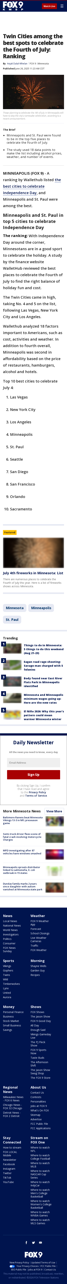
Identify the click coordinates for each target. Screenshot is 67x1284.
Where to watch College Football (40, 1157)
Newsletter (9, 1160)
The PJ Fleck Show (38, 1043)
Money (8, 1006)
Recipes (35, 975)
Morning (38, 960)
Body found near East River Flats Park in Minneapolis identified (43, 682)
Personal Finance (13, 1012)
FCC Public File (39, 1123)
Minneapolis (41, 608)
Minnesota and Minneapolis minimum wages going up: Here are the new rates (43, 698)
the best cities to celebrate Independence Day (32, 186)
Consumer (9, 943)
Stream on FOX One (39, 1140)
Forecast (36, 929)
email (41, 1243)
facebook (26, 1243)
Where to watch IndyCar (40, 1183)
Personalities (38, 1101)
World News (10, 930)
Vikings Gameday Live (41, 1036)
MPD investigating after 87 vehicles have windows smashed (22, 852)
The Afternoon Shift (39, 1063)
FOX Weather (39, 950)
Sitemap (35, 1115)
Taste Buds (37, 1057)
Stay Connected (12, 1140)
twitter (33, 1243)
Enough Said (38, 1030)
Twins (6, 975)
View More (54, 811)
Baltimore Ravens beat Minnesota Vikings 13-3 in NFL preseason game (23, 820)
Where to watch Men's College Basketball (40, 1193)
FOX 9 (33, 63)
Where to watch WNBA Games (40, 1213)
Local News (10, 921)
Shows (36, 1006)
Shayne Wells (38, 966)
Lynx (6, 988)
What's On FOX (40, 1110)
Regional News (10, 1089)
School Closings (40, 933)
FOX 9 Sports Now (38, 1051)
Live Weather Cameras (38, 939)
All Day (35, 1025)
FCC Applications (41, 1128)
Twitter (7, 1173)
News (7, 916)
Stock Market (11, 1021)
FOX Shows (37, 1012)
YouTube (8, 1182)
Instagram (9, 1168)
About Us (38, 1087)
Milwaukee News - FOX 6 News (13, 1098)
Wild (5, 979)
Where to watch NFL (40, 1149)
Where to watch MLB (40, 1164)
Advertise (36, 1119)
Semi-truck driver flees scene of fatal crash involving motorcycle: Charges (22, 836)
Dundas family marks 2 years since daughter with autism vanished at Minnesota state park (22, 886)
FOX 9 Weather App (40, 922)
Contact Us (37, 1092)
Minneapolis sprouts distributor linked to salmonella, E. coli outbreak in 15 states (21, 870)
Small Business (12, 1025)
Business (8, 1016)
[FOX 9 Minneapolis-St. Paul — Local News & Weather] (14, 5)
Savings (7, 1030)
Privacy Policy (37, 792)
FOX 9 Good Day (41, 1021)
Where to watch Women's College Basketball (41, 1204)
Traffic (34, 945)
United (7, 992)
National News (12, 925)
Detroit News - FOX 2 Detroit (12, 1114)
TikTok (7, 1177)
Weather (38, 916)
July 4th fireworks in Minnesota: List (33, 573)
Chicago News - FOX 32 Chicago (12, 1106)
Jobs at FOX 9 (39, 1106)
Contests (36, 1097)
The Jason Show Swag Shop (40, 1071)
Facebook (9, 1164)
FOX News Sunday (9, 949)
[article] (33, 553)
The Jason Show (40, 1016)
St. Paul (12, 619)
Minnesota (43, 63)
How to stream (12, 1147)
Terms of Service (36, 795)
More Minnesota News (22, 811)
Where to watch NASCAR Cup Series (40, 1174)
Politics (7, 939)
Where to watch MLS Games (40, 1221)
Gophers (8, 970)
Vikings (7, 966)
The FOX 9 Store (40, 1077)
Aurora (7, 997)
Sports (8, 960)
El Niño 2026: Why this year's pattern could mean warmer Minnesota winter (44, 715)
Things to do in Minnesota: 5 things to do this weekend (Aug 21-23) (44, 649)
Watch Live (49, 6)
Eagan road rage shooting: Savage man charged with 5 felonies (43, 665)
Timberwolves (11, 984)
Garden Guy (38, 970)
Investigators (11, 934)
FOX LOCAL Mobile (10, 1153)
